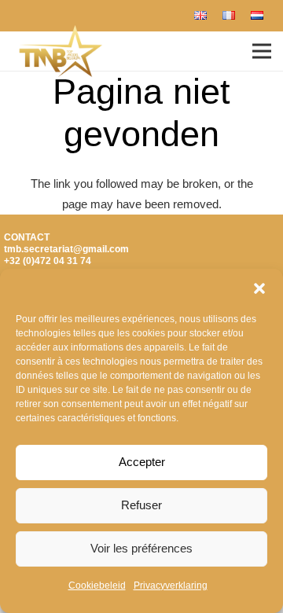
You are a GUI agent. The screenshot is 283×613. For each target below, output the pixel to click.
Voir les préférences (141, 548)
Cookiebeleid (97, 585)
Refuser (141, 505)
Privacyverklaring (171, 585)
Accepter (142, 461)
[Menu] (262, 51)
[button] (259, 288)
